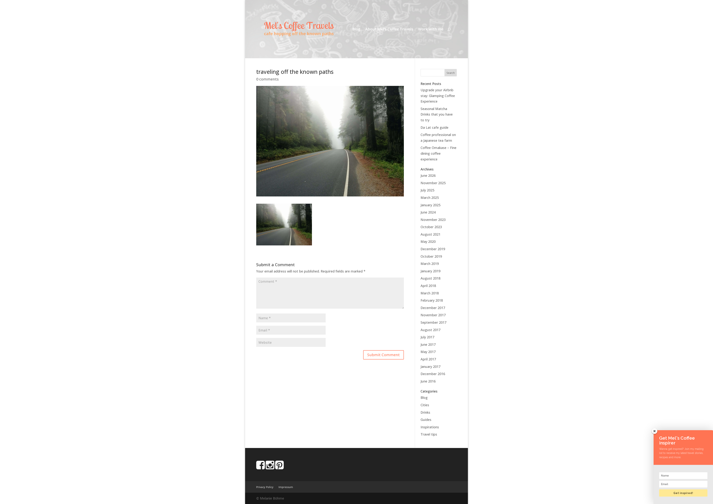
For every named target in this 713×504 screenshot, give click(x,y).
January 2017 (430, 366)
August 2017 (430, 330)
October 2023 (431, 227)
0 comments (267, 79)
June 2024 (428, 212)
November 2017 (433, 315)
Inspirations (430, 427)
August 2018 (430, 278)
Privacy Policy (265, 487)
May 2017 (428, 351)
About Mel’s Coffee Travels (389, 30)
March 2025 (430, 197)
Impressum (286, 487)
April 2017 (428, 359)
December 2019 (433, 249)
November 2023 (433, 219)
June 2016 (428, 381)
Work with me (430, 30)
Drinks (425, 412)
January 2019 (430, 271)
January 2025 (430, 205)
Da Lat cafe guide (434, 127)
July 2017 (427, 337)
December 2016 (433, 374)
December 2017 (433, 308)
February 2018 (432, 300)
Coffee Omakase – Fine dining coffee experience (438, 153)
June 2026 (428, 175)
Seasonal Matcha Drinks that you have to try (437, 114)
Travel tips (429, 434)
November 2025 (433, 183)
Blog (356, 30)
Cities (425, 405)
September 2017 (433, 322)
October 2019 (431, 256)
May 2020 (428, 241)
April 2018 (428, 285)
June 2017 (428, 344)
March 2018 (430, 293)
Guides (426, 419)
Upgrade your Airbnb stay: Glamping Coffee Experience (438, 96)
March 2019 (430, 263)
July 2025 (427, 190)
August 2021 (430, 234)
